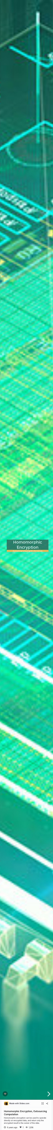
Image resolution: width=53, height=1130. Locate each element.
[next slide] (48, 1094)
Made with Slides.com (19, 1103)
